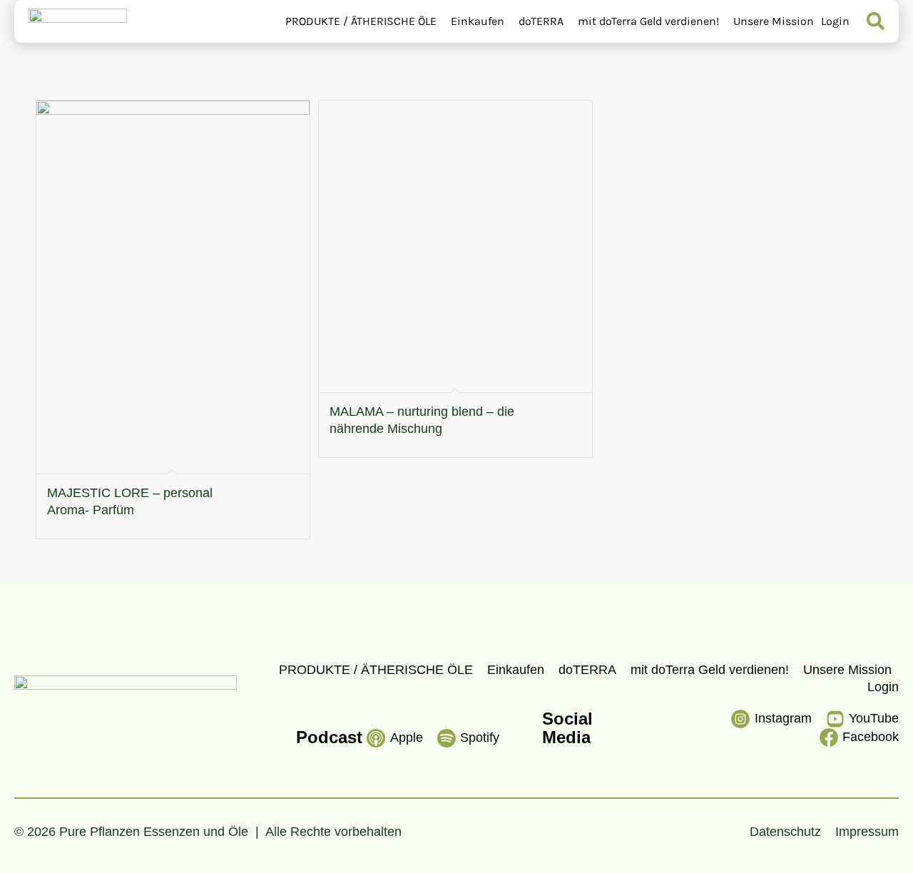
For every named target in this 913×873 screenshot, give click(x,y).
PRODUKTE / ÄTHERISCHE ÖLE (361, 21)
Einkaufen (477, 21)
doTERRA (541, 21)
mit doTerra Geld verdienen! (648, 21)
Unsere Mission (773, 21)
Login (835, 21)
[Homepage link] (78, 21)
